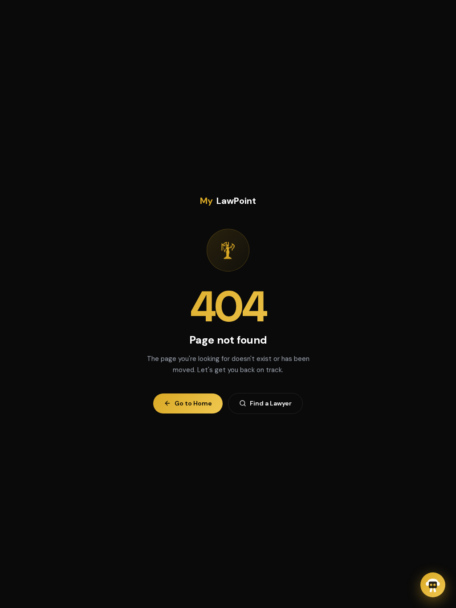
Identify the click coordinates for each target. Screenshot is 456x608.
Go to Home (193, 403)
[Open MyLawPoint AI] (432, 584)
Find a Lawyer (271, 403)
